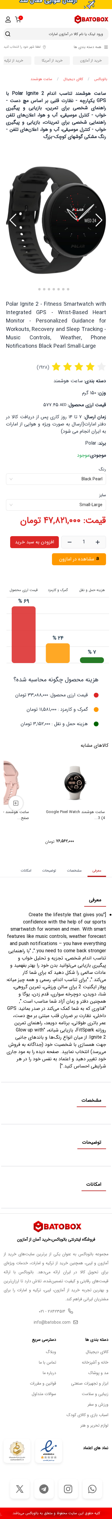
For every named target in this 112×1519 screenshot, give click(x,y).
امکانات (26, 870)
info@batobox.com (52, 1322)
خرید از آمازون (91, 60)
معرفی (96, 870)
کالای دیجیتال (73, 79)
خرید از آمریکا (52, 60)
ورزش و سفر (98, 1404)
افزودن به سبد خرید (34, 542)
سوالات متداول (44, 1394)
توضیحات (49, 870)
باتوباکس (100, 79)
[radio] (56, 367)
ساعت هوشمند (41, 79)
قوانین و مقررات (43, 1383)
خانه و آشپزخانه (95, 1362)
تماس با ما (47, 1362)
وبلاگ (51, 1352)
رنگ (102, 469)
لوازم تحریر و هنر (94, 1425)
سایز (102, 495)
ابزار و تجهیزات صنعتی (89, 1383)
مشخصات (74, 870)
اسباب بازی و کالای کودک (87, 1415)
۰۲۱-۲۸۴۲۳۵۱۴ (52, 1311)
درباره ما (49, 1373)
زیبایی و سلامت (95, 1394)
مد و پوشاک (98, 1373)
